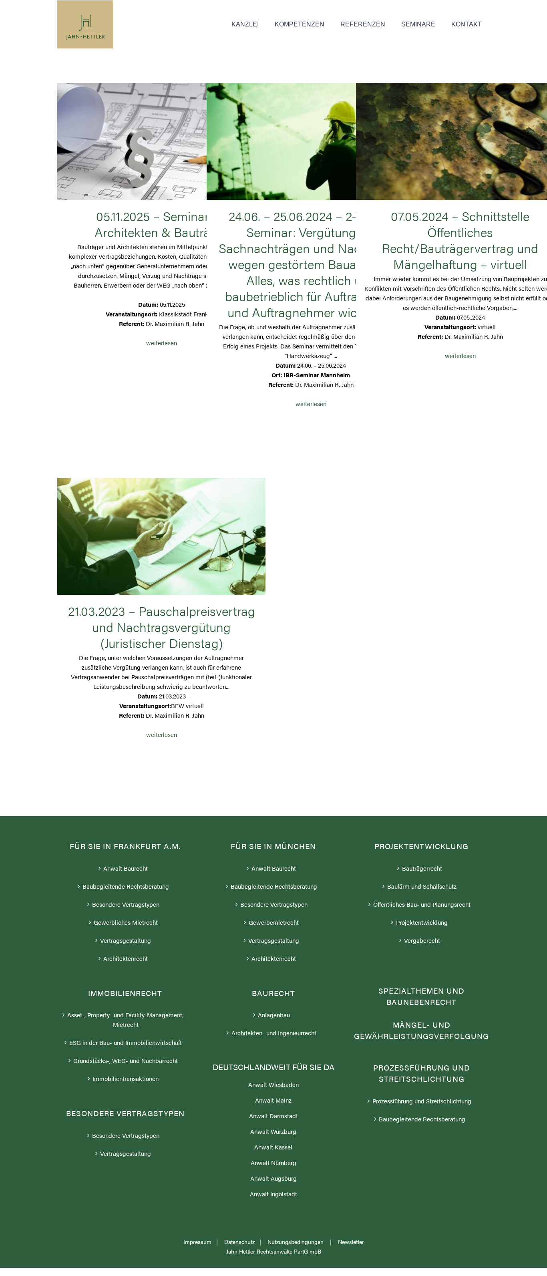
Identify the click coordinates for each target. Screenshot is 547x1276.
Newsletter (351, 1242)
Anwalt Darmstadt (273, 1115)
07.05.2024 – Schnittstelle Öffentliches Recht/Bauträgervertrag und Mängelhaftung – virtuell (460, 137)
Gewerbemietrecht (274, 922)
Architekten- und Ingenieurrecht (273, 1032)
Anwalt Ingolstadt (273, 1193)
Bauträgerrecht (422, 868)
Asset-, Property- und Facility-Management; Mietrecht (125, 1019)
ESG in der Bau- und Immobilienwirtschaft (125, 1042)
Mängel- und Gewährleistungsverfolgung (421, 1030)
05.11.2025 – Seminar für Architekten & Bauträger (161, 137)
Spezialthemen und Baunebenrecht (421, 996)
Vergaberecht (422, 940)
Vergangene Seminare (161, 153)
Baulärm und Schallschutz (422, 886)
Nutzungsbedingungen (296, 1242)
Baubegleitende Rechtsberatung (125, 886)
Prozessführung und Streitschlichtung (421, 1101)
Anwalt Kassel (273, 1147)
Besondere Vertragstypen (125, 904)
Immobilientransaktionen (126, 1078)
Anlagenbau (274, 1014)
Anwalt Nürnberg (273, 1162)
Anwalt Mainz (273, 1100)
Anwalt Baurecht (125, 868)
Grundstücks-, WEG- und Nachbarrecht (125, 1060)
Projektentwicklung (422, 922)
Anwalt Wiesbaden (273, 1084)
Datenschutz (239, 1242)
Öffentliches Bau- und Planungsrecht (422, 904)
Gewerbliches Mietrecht (126, 922)
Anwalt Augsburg (273, 1178)
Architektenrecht (125, 958)
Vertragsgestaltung (125, 940)
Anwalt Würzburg (273, 1131)
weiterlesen (161, 342)
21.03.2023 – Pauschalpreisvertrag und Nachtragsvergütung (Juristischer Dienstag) (161, 531)
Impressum (197, 1242)
